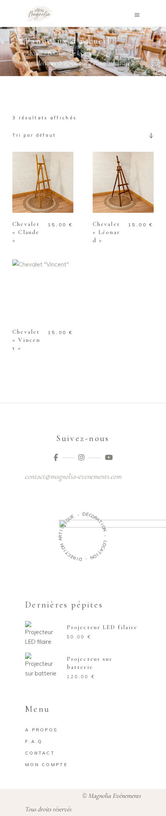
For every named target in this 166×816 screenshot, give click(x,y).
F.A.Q (34, 741)
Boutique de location (71, 53)
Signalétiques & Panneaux (56, 63)
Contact (40, 753)
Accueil (33, 53)
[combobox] (83, 135)
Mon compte (46, 764)
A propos (41, 730)
